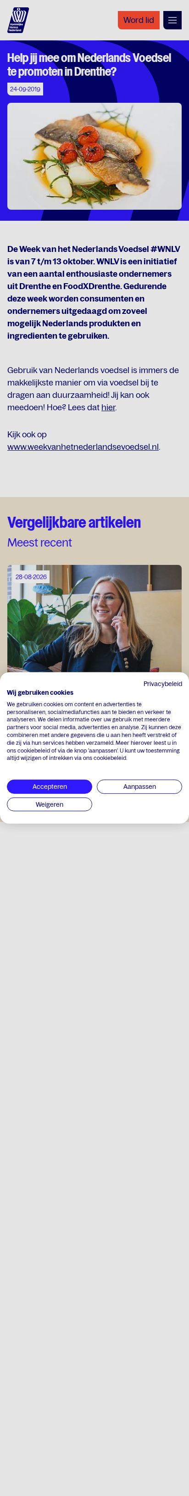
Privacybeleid (163, 684)
